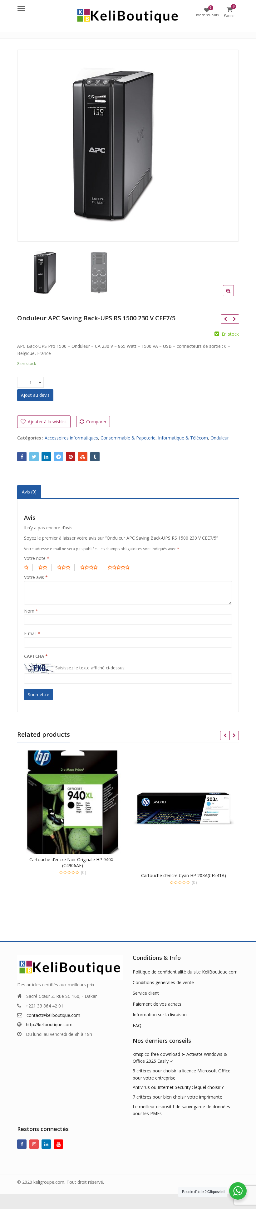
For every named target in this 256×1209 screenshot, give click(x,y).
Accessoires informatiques (71, 438)
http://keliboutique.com (49, 1024)
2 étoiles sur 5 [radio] (45, 567)
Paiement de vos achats (157, 1004)
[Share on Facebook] (22, 456)
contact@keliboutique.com (53, 1015)
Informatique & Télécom (183, 438)
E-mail (32, 633)
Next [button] (227, 143)
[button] (233, 295)
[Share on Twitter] (34, 456)
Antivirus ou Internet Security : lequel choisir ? (178, 1087)
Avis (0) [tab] (29, 492)
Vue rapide (75, 859)
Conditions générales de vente (163, 982)
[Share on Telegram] (58, 456)
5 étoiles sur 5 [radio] (121, 567)
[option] (128, 145)
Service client (146, 993)
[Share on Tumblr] (95, 456)
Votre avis (36, 577)
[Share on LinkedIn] (46, 456)
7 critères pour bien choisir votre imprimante (177, 1097)
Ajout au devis (35, 395)
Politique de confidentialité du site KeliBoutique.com (185, 972)
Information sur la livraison (160, 1014)
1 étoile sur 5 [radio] (28, 567)
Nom (31, 611)
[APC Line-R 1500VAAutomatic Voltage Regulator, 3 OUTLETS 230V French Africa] (225, 319)
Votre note (36, 558)
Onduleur (219, 438)
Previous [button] (28, 143)
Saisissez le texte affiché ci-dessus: (90, 668)
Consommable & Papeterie (128, 438)
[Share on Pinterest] (70, 456)
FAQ (137, 1025)
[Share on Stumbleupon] (82, 456)
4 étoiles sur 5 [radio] (91, 567)
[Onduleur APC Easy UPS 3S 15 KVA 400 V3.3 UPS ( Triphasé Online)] (234, 319)
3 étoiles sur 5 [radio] (66, 567)
